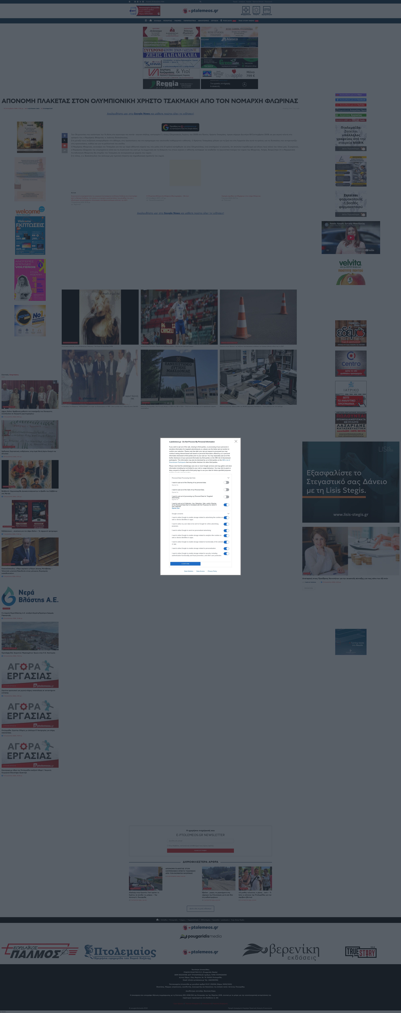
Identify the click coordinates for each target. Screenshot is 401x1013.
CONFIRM (185, 564)
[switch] (226, 482)
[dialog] (200, 506)
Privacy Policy (212, 571)
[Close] (237, 442)
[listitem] (200, 478)
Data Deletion (188, 571)
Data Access (200, 571)
